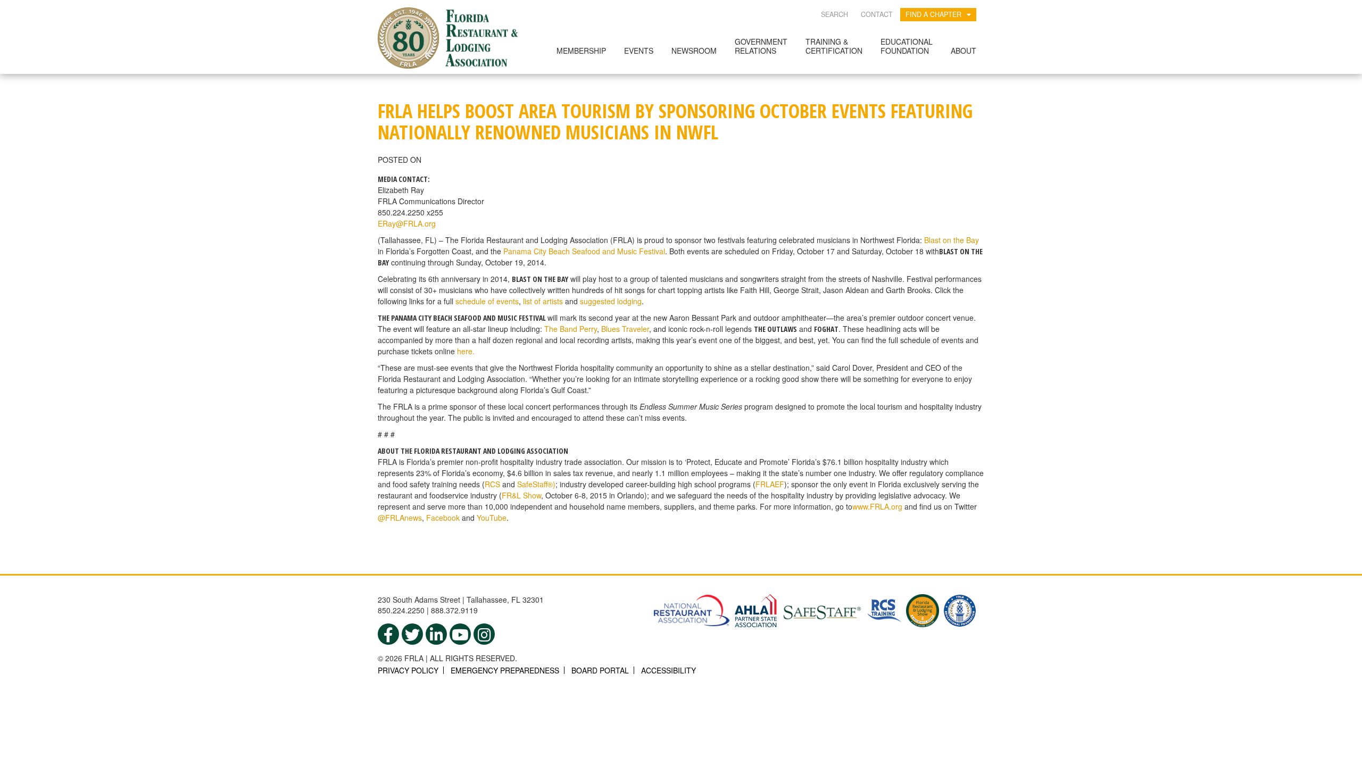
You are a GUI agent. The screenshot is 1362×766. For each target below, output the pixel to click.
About (963, 50)
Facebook (443, 517)
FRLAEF (769, 484)
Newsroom (694, 50)
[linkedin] (436, 634)
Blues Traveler (625, 328)
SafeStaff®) (536, 484)
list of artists (543, 301)
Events (638, 50)
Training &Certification (833, 46)
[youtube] (460, 634)
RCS (492, 484)
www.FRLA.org (877, 506)
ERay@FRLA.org (407, 223)
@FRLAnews (400, 517)
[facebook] (388, 634)
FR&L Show (521, 495)
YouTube (491, 517)
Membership (581, 50)
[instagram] (484, 634)
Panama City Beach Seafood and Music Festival (584, 251)
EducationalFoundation (907, 46)
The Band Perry (570, 328)
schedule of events (487, 301)
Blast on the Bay (951, 240)
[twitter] (412, 634)
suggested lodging (611, 301)
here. (466, 351)
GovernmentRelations (761, 46)
